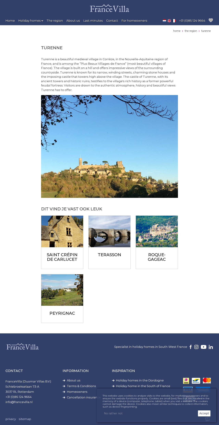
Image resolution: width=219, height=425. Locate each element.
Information (76, 371)
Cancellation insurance (84, 397)
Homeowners (77, 391)
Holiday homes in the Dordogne (140, 380)
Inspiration (123, 371)
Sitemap (25, 419)
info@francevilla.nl (19, 402)
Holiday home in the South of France (143, 386)
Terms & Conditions (81, 386)
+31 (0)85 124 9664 (18, 397)
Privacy (10, 419)
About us (73, 380)
